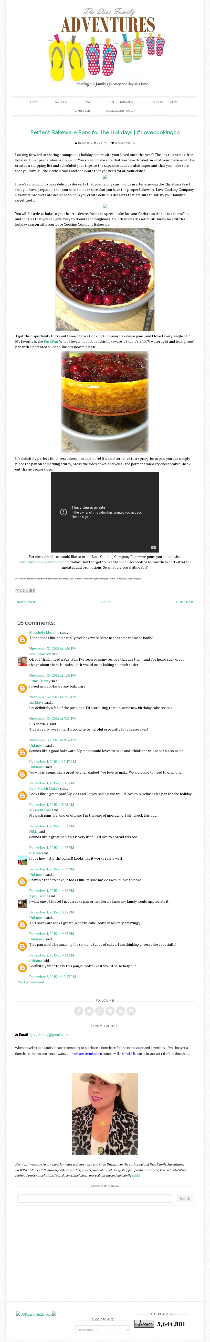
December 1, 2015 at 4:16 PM (51, 890)
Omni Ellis (129, 1054)
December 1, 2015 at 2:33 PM (51, 869)
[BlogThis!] (22, 590)
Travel (88, 102)
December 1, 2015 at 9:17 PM (51, 933)
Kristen (35, 852)
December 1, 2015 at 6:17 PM (51, 912)
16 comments (125, 142)
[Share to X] (27, 590)
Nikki (33, 831)
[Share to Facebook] (32, 590)
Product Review (164, 102)
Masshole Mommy (44, 632)
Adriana (35, 960)
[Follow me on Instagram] (131, 1011)
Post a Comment (31, 982)
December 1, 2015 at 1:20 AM (51, 783)
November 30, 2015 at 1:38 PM (53, 675)
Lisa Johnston (40, 653)
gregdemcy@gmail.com (49, 1034)
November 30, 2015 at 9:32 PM (53, 739)
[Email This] (17, 590)
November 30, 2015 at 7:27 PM (53, 696)
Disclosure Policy (120, 110)
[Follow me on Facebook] (78, 1011)
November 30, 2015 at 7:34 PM (53, 718)
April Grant (38, 895)
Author (61, 102)
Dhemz (87, 142)
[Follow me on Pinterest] (110, 1011)
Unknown (37, 745)
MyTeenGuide (40, 809)
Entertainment (122, 102)
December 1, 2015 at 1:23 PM (51, 847)
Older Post (185, 601)
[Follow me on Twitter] (89, 1011)
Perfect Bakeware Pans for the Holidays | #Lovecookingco (105, 132)
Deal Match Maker (44, 788)
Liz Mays (36, 702)
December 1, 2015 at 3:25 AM (51, 804)
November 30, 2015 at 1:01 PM (53, 648)
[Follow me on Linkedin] (120, 1011)
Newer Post (25, 601)
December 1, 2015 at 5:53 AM (51, 826)
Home (34, 102)
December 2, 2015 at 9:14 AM (51, 955)
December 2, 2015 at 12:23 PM (52, 976)
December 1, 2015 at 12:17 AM (52, 761)
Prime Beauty (39, 680)
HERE (136, 1175)
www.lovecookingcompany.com (44, 561)
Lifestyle (82, 110)
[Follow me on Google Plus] (99, 1011)
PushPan (51, 341)
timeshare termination (85, 1054)
